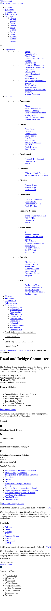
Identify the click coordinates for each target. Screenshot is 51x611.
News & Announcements (34, 117)
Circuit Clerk (30, 56)
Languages (9, 16)
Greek (12, 32)
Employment (12, 14)
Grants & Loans (31, 161)
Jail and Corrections (32, 248)
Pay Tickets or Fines (33, 142)
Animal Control (31, 54)
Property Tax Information (35, 292)
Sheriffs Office (30, 85)
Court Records (30, 136)
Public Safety (10, 477)
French (12, 28)
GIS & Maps (30, 72)
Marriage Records (32, 269)
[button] (6, 339)
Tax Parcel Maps (31, 294)
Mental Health (30, 115)
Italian (12, 34)
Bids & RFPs (30, 218)
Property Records (31, 264)
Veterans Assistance (32, 94)
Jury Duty (29, 138)
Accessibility (10, 540)
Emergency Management (34, 65)
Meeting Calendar (9, 410)
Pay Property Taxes (32, 285)
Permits (28, 163)
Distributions (30, 262)
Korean (13, 39)
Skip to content (6, 1)
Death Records (30, 271)
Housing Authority (32, 110)
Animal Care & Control (34, 237)
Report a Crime (31, 252)
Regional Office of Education (36, 175)
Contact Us (11, 12)
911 (26, 232)
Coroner (28, 61)
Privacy (8, 538)
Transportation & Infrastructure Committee (21, 475)
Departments (10, 49)
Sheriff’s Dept (30, 250)
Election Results (31, 185)
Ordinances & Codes (33, 204)
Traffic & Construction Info (35, 216)
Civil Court (29, 131)
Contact (8, 529)
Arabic (12, 23)
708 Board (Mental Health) (15, 495)
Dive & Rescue (31, 241)
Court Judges (30, 129)
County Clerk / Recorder (34, 58)
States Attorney (31, 87)
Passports (28, 275)
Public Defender (31, 78)
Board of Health (11, 497)
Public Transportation (33, 108)
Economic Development (34, 159)
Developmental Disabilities (35, 113)
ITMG (48, 508)
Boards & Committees (33, 199)
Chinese (13, 25)
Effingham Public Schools (35, 173)
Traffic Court (30, 140)
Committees (24, 350)
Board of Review (11, 499)
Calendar (10, 10)
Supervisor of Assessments (35, 90)
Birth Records (30, 266)
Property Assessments (33, 287)
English (13, 19)
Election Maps (30, 187)
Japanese (13, 36)
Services (8, 96)
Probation (28, 76)
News (9, 7)
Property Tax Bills (32, 290)
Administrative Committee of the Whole (20, 470)
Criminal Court (31, 134)
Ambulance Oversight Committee (18, 484)
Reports (8, 479)
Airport (27, 52)
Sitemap (8, 543)
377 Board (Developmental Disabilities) (20, 493)
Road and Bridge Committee (16, 473)
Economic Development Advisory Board (21, 488)
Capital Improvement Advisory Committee (21, 490)
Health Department (32, 74)
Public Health (30, 245)
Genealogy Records (32, 273)
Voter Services (30, 190)
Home (2, 350)
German (13, 30)
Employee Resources (13, 536)
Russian (13, 41)
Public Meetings (31, 206)
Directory (8, 532)
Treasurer (28, 92)
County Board (30, 63)
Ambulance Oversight (33, 234)
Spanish (13, 21)
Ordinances (29, 220)
